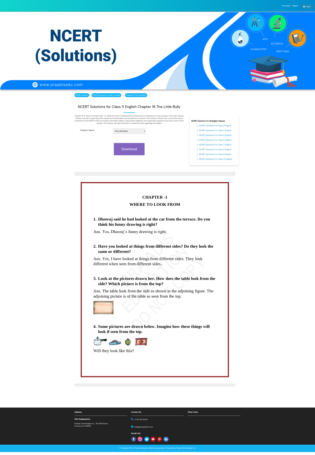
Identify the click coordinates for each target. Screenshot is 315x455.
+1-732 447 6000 (141, 419)
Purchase (286, 5)
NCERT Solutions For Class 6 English (215, 140)
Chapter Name (87, 130)
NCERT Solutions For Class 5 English (215, 135)
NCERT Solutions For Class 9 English (215, 154)
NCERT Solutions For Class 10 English (215, 159)
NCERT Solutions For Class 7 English (215, 144)
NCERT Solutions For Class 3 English (215, 125)
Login (308, 6)
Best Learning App (157, 448)
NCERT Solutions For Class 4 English (215, 130)
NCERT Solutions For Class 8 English (215, 149)
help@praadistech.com (143, 427)
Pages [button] (295, 5)
